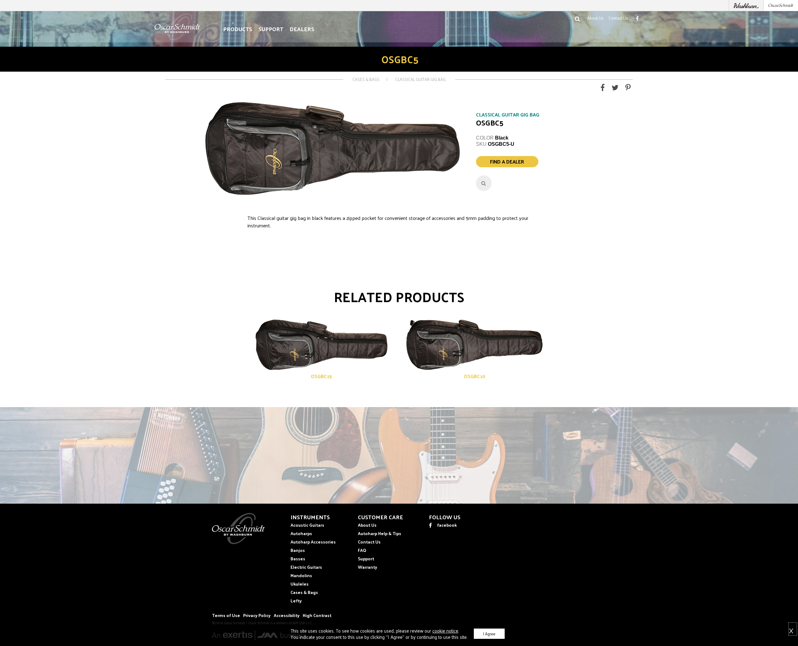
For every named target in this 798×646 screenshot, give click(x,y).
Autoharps (301, 533)
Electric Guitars (306, 567)
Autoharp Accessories (313, 542)
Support (270, 29)
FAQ (362, 550)
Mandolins (301, 575)
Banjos (298, 550)
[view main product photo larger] (484, 183)
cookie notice (445, 630)
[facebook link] (637, 18)
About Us (595, 17)
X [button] (791, 629)
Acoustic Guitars (307, 525)
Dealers (302, 29)
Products (237, 29)
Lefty (296, 601)
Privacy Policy (257, 615)
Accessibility (287, 615)
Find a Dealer (507, 161)
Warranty (367, 567)
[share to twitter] (615, 89)
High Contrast (317, 615)
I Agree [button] (489, 633)
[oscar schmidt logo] (238, 542)
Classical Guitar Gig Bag (420, 79)
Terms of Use (226, 615)
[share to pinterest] (628, 89)
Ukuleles (300, 584)
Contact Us (618, 17)
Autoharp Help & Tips (379, 533)
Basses (298, 559)
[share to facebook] (602, 89)
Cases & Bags (366, 79)
